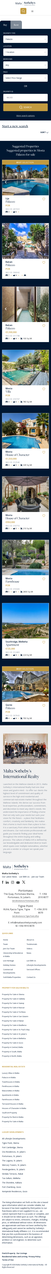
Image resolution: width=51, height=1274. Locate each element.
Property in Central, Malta (12, 1047)
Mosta (9, 388)
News (29, 953)
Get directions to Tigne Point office (25, 916)
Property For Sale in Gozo (12, 1043)
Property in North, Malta (12, 1056)
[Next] (45, 181)
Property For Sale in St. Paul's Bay (16, 1029)
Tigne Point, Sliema (10, 1143)
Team (5, 944)
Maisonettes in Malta (10, 1090)
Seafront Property (9, 1112)
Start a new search (15, 126)
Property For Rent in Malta (12, 1117)
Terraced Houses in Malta (12, 1104)
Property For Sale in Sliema (13, 994)
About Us (30, 940)
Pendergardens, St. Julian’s (13, 1169)
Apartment (12, 644)
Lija (7, 198)
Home (5, 940)
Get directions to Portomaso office (25, 901)
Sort (43, 132)
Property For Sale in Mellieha (14, 1038)
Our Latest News (9, 876)
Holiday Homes (9, 965)
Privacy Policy (35, 1256)
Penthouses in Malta (10, 1086)
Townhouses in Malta (11, 1082)
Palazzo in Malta (9, 1077)
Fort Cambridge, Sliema (12, 1147)
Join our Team (38, 876)
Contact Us (31, 977)
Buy (5, 25)
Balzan (9, 261)
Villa (8, 391)
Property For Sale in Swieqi (13, 1003)
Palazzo (10, 201)
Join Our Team (9, 948)
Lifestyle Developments (36, 965)
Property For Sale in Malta (12, 1121)
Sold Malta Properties (12, 977)
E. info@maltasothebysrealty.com (25, 922)
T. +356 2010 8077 (43, 895)
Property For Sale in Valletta (13, 999)
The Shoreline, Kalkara (12, 1182)
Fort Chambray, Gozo (11, 1187)
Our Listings (21, 1253)
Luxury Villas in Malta (10, 1073)
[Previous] (5, 181)
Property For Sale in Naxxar (13, 1007)
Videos (29, 948)
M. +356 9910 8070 (25, 925)
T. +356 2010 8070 (40, 911)
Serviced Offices (33, 969)
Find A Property (8, 1253)
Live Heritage (8, 960)
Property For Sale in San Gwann (15, 1016)
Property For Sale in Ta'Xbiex (14, 1012)
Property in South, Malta (12, 1051)
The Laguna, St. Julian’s (12, 1160)
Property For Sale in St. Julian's (14, 1034)
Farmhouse (12, 581)
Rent (16, 25)
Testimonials (32, 944)
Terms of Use (8, 1260)
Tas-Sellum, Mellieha (11, 1178)
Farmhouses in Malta (10, 1099)
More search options (25, 115)
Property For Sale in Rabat (13, 1021)
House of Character (17, 454)
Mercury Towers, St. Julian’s (14, 1165)
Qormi (9, 704)
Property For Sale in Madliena (14, 1025)
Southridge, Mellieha (16, 641)
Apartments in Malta (10, 1095)
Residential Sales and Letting (14, 1256)
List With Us (24, 876)
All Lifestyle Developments (13, 1138)
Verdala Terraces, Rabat (12, 1173)
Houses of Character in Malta (14, 1108)
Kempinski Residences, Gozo (14, 1191)
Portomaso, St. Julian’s (12, 1156)
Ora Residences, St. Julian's (14, 1151)
